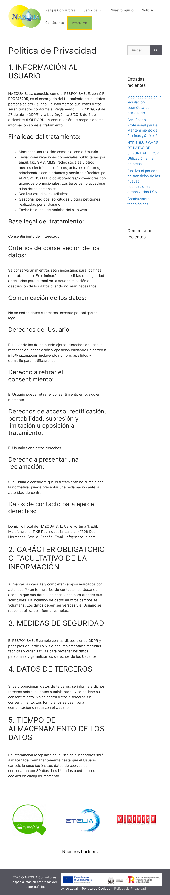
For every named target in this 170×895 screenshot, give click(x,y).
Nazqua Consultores (60, 10)
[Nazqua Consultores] (24, 16)
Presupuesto (80, 22)
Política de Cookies (96, 888)
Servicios (90, 10)
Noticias (148, 10)
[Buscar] (156, 50)
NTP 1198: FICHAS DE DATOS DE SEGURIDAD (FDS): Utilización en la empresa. (143, 153)
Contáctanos (54, 23)
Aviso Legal (69, 888)
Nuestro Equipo (122, 10)
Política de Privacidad (130, 888)
